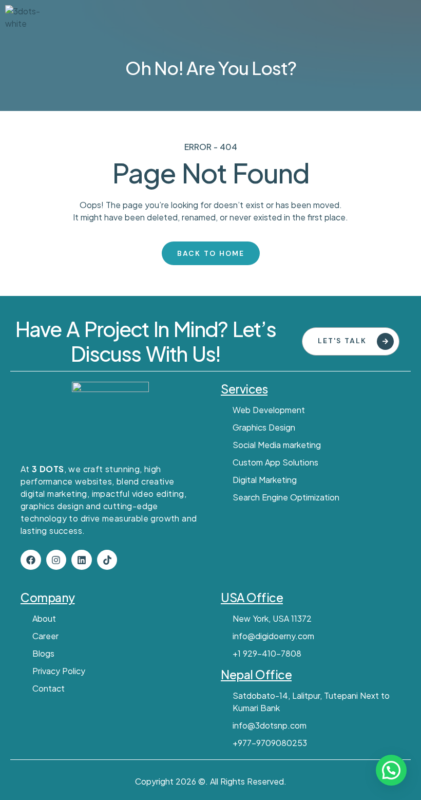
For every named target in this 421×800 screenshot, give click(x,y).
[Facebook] (31, 560)
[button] (391, 770)
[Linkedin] (81, 560)
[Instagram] (56, 560)
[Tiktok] (107, 560)
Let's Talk (342, 340)
